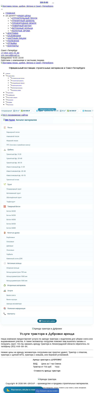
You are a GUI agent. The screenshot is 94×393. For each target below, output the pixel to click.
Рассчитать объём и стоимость (23, 389)
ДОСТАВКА (13, 33)
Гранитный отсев (13, 179)
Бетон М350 (11, 224)
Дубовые (10, 246)
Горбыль (10, 254)
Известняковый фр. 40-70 (16, 175)
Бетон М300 (11, 219)
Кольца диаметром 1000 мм (17, 276)
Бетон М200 (11, 211)
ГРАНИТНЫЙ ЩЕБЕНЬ (23, 20)
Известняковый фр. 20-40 (16, 171)
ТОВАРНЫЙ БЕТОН (21, 25)
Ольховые (10, 241)
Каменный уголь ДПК (14, 258)
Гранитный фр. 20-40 (14, 158)
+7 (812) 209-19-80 (10, 53)
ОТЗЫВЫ (12, 43)
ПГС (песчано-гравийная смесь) (18, 145)
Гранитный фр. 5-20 (14, 154)
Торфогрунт (11, 202)
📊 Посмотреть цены (47, 321)
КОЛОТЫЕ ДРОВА (21, 31)
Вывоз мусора (12, 299)
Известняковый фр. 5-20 (16, 167)
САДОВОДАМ (14, 36)
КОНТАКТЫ (13, 46)
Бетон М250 (11, 215)
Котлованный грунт (14, 193)
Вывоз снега (11, 295)
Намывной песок (13, 136)
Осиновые (10, 250)
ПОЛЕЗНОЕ (13, 41)
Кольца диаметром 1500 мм (17, 280)
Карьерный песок (13, 132)
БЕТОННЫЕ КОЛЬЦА (22, 28)
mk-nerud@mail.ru (10, 55)
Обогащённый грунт (14, 197)
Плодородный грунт (14, 189)
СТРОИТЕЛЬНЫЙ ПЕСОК (24, 18)
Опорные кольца (13, 268)
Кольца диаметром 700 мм (16, 272)
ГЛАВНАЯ (10, 13)
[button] (47, 390)
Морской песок (12, 140)
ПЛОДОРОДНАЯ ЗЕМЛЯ (24, 23)
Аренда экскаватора (14, 304)
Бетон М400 (11, 228)
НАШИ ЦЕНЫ (24, 15)
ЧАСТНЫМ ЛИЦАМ (17, 38)
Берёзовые (11, 237)
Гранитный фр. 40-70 (14, 163)
